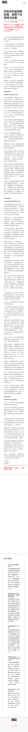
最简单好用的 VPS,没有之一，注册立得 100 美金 (14, 468)
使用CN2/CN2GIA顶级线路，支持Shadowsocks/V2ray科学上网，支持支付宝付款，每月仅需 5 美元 (14, 26)
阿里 (18, 20)
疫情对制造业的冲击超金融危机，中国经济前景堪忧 (14, 595)
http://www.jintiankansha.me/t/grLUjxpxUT (15, 465)
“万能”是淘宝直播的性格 (13, 565)
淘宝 (6, 22)
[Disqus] (14, 498)
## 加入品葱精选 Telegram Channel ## (12, 30)
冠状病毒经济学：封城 (14, 627)
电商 (8, 22)
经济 (20, 20)
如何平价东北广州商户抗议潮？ (14, 690)
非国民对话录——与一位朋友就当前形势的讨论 (14, 658)
